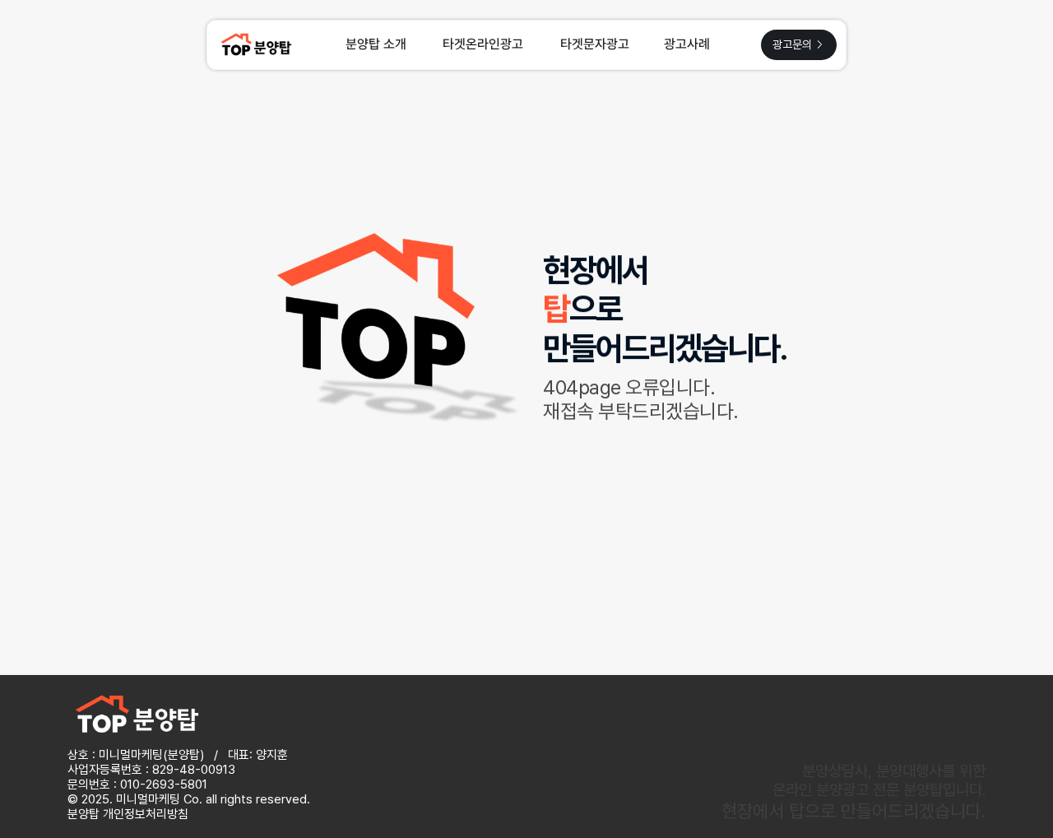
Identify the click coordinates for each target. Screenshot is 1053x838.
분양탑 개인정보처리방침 (127, 814)
